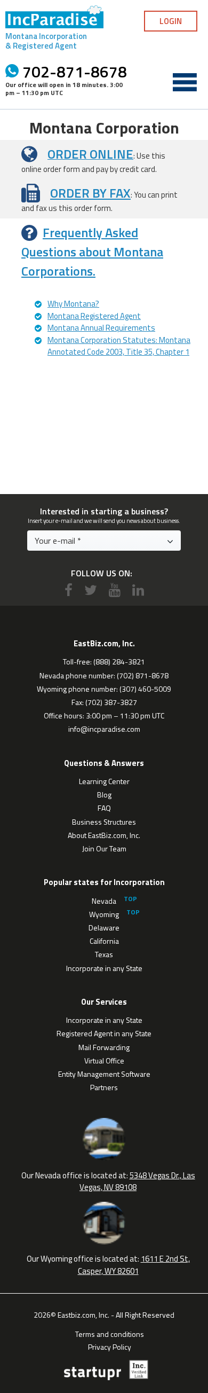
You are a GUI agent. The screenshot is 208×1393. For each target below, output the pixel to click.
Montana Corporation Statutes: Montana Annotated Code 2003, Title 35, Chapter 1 (118, 346)
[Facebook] (68, 590)
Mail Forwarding (104, 1047)
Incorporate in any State (104, 968)
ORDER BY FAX (90, 192)
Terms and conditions (109, 1333)
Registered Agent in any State (104, 1033)
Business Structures (104, 821)
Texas (104, 954)
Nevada (104, 900)
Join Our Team (104, 848)
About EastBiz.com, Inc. (104, 835)
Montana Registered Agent (94, 316)
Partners (104, 1087)
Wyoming (104, 914)
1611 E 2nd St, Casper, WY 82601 (134, 1265)
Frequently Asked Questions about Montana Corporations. (92, 251)
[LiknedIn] (138, 590)
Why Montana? (73, 304)
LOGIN (170, 21)
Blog (104, 794)
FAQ (104, 807)
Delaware (104, 927)
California (104, 940)
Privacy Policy (109, 1346)
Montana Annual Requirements (101, 328)
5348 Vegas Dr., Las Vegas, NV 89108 (137, 1181)
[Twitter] (91, 590)
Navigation (184, 82)
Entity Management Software (104, 1073)
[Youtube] (114, 590)
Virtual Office (104, 1060)
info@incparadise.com (104, 728)
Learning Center (104, 781)
